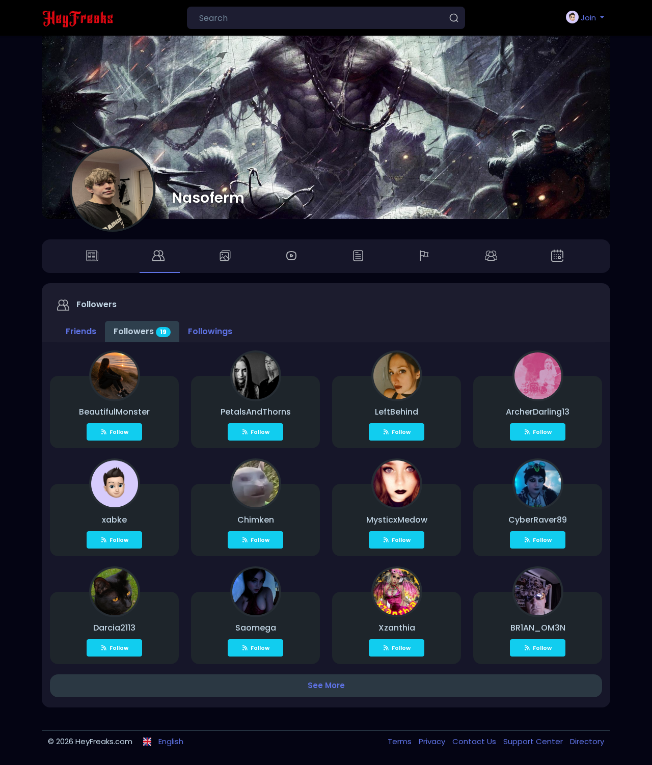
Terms (401, 741)
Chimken (255, 520)
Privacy (433, 741)
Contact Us (475, 741)
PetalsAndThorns (256, 412)
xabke (114, 520)
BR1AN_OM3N (537, 628)
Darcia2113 (114, 628)
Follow (119, 432)
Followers (140, 331)
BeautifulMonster (114, 412)
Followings (210, 331)
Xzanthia (396, 628)
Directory (587, 741)
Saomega (255, 628)
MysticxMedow (396, 520)
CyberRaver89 (537, 520)
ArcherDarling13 (537, 412)
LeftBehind (396, 412)
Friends (81, 331)
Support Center (534, 741)
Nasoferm (208, 197)
